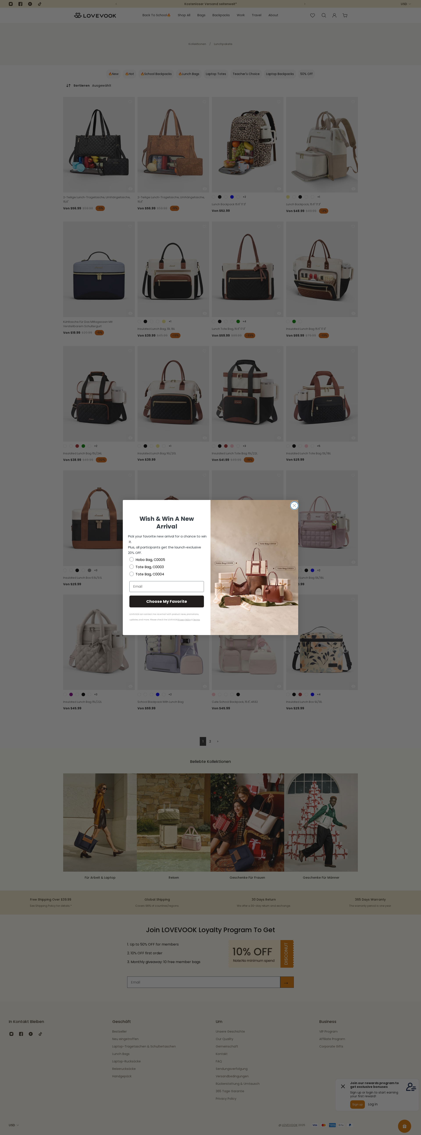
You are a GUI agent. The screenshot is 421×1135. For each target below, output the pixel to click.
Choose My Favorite (166, 601)
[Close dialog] (294, 505)
